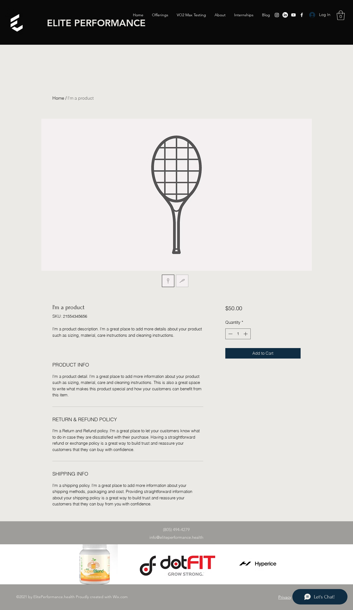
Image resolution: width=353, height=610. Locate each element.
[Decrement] (230, 334)
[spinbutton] (237, 334)
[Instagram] (277, 15)
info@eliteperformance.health (176, 537)
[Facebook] (301, 15)
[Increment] (246, 334)
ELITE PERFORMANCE (96, 23)
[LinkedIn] (285, 15)
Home (58, 98)
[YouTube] (293, 15)
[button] (341, 15)
